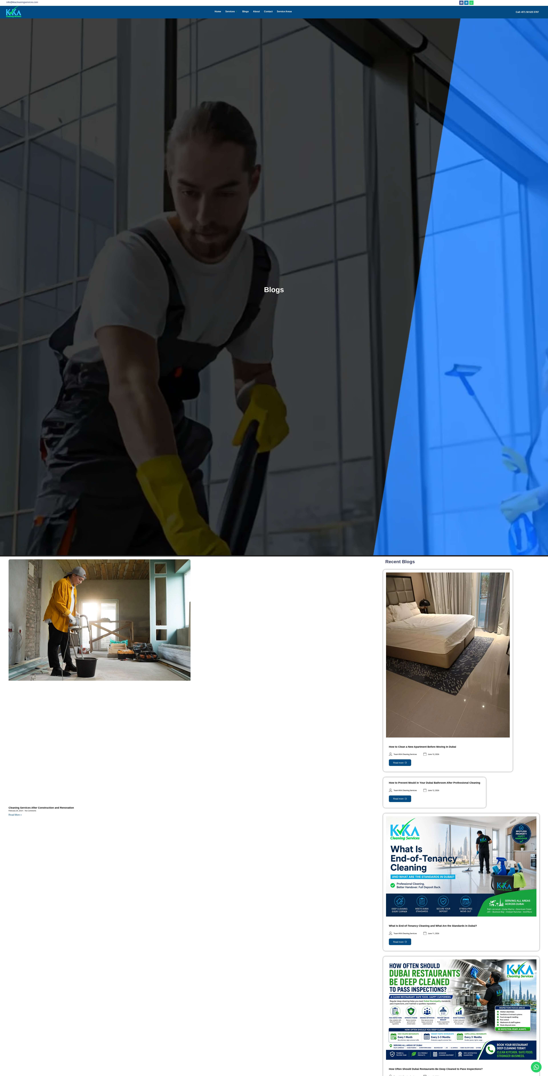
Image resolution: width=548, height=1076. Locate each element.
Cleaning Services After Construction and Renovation (41, 807)
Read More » (15, 815)
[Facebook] (461, 3)
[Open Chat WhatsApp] (536, 1067)
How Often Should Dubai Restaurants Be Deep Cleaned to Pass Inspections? (436, 1069)
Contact (268, 11)
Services (230, 11)
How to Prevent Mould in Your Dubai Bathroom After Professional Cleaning (434, 782)
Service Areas (284, 11)
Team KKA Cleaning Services (405, 754)
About (256, 11)
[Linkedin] (466, 3)
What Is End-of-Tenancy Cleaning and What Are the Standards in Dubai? (433, 925)
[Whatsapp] (471, 3)
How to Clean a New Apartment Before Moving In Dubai (422, 746)
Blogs (245, 11)
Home (218, 11)
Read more (398, 762)
